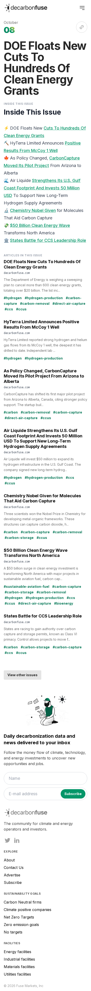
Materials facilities (19, 966)
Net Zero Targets (19, 917)
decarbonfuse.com (17, 272)
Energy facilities (17, 951)
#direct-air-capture (68, 303)
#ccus (21, 309)
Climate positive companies (27, 909)
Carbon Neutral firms (23, 902)
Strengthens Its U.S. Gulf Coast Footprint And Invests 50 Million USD (42, 188)
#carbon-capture (67, 412)
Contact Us (14, 867)
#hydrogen (13, 298)
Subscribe (13, 882)
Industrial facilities (19, 959)
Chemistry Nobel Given (33, 210)
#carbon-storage (19, 538)
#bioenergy (63, 603)
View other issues (22, 675)
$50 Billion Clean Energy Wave (40, 225)
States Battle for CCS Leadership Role (48, 240)
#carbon (11, 412)
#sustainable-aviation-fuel (26, 586)
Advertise (12, 875)
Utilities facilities (17, 974)
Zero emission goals (21, 924)
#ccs (9, 309)
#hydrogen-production (44, 298)
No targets (13, 932)
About (9, 860)
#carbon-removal (34, 303)
